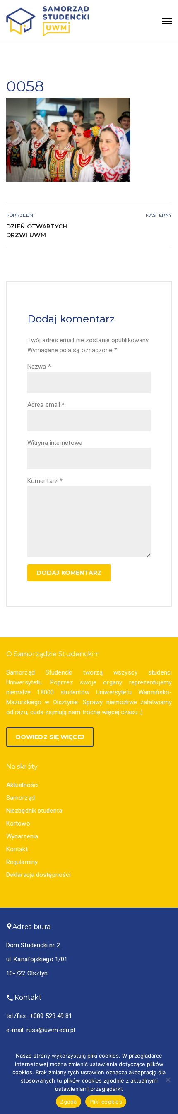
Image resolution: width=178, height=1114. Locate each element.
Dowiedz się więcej (50, 737)
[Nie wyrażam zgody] (168, 1080)
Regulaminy (22, 862)
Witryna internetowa (54, 443)
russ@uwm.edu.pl (50, 1030)
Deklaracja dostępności (38, 875)
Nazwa (39, 366)
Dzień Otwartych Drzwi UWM (36, 231)
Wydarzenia (22, 836)
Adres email (46, 404)
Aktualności (22, 785)
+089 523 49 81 (51, 1016)
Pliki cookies (105, 1101)
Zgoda (68, 1101)
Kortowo (18, 823)
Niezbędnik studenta (34, 810)
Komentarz (45, 481)
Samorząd (20, 798)
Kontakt (17, 849)
